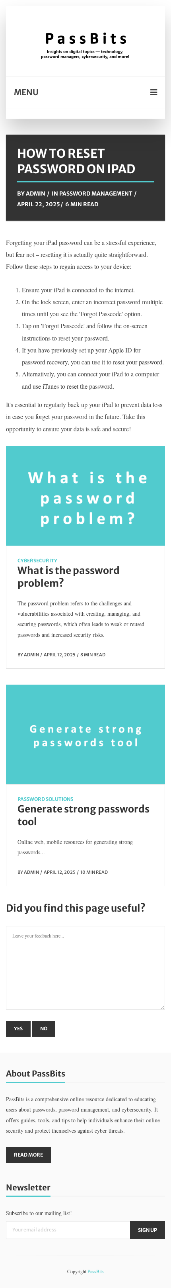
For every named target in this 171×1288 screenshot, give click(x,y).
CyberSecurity (37, 561)
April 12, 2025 (60, 655)
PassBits (95, 1271)
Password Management (95, 193)
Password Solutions (45, 799)
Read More (28, 1155)
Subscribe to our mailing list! (39, 1213)
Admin (35, 193)
